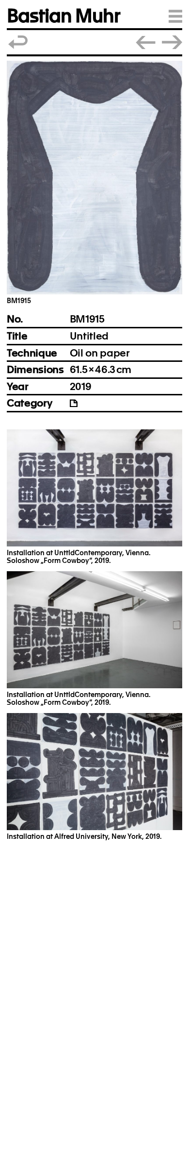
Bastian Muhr (63, 16)
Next (172, 42)
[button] (94, 177)
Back (18, 42)
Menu (175, 16)
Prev (146, 42)
